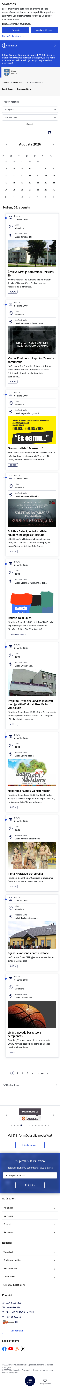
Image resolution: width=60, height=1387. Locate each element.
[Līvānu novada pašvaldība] (30, 76)
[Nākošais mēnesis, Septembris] (53, 144)
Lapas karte (9, 1276)
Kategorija (9, 109)
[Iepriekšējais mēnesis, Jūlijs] (6, 144)
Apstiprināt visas (44, 30)
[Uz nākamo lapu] (48, 1073)
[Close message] (55, 46)
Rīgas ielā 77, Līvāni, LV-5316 (20, 1312)
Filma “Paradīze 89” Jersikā (25, 873)
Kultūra (13, 292)
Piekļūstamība (10, 1268)
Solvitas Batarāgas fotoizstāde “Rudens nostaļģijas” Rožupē (27, 533)
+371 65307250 (13, 1302)
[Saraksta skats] (56, 132)
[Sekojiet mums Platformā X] (23, 1349)
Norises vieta (11, 117)
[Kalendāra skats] (50, 132)
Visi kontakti (17, 1330)
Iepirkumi (8, 1216)
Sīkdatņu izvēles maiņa (14, 1284)
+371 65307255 (13, 1316)
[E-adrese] (8, 1322)
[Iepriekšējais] (6, 1114)
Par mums (8, 1232)
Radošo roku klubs (19, 618)
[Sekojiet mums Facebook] (4, 1349)
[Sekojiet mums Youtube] (10, 1348)
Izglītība (13, 465)
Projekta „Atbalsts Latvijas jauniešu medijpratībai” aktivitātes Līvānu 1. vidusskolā (30, 704)
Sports (12, 1052)
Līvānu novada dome (18, 634)
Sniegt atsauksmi (30, 1145)
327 (42, 1073)
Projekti (7, 1224)
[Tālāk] (53, 1114)
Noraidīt (16, 30)
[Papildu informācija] (16, 1322)
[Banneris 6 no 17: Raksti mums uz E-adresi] (30, 1114)
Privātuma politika (12, 1260)
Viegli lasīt (8, 1252)
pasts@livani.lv (13, 1307)
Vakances (8, 1207)
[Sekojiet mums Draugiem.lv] (17, 1349)
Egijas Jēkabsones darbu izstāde (28, 953)
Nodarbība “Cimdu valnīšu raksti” (29, 791)
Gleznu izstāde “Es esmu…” (25, 448)
